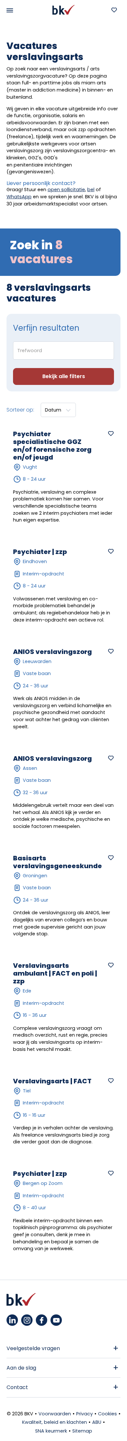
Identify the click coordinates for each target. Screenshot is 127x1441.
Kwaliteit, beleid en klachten (54, 1422)
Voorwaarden (54, 1413)
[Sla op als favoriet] (110, 433)
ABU (96, 1422)
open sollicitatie (66, 189)
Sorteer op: (20, 409)
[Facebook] (41, 1320)
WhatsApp (19, 196)
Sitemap (82, 1431)
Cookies (107, 1413)
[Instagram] (27, 1320)
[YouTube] (56, 1320)
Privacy (84, 1413)
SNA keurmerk (51, 1431)
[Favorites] (114, 9)
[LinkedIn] (12, 1320)
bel (90, 189)
